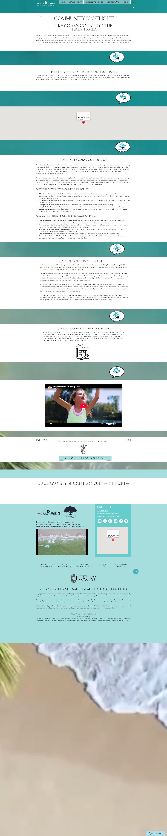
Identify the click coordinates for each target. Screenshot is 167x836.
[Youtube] (100, 521)
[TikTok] (121, 521)
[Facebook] (105, 521)
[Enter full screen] (85, 553)
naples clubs (102, 565)
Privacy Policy (75, 614)
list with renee (121, 565)
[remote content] (83, 86)
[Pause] (38, 553)
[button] (94, 2)
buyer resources (65, 565)
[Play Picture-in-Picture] (82, 553)
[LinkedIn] (110, 521)
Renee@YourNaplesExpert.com (108, 514)
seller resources (83, 565)
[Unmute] (42, 553)
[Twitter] (126, 521)
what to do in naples (46, 565)
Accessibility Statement (88, 614)
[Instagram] (116, 521)
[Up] (136, 571)
